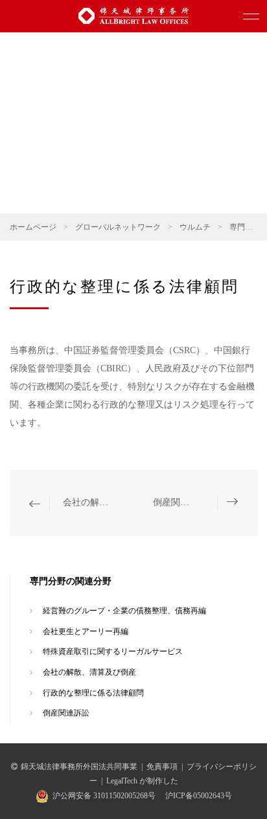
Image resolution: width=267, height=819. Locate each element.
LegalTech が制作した (142, 780)
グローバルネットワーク (118, 227)
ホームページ (33, 227)
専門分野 (245, 227)
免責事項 (162, 766)
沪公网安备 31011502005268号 (104, 795)
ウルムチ (195, 227)
